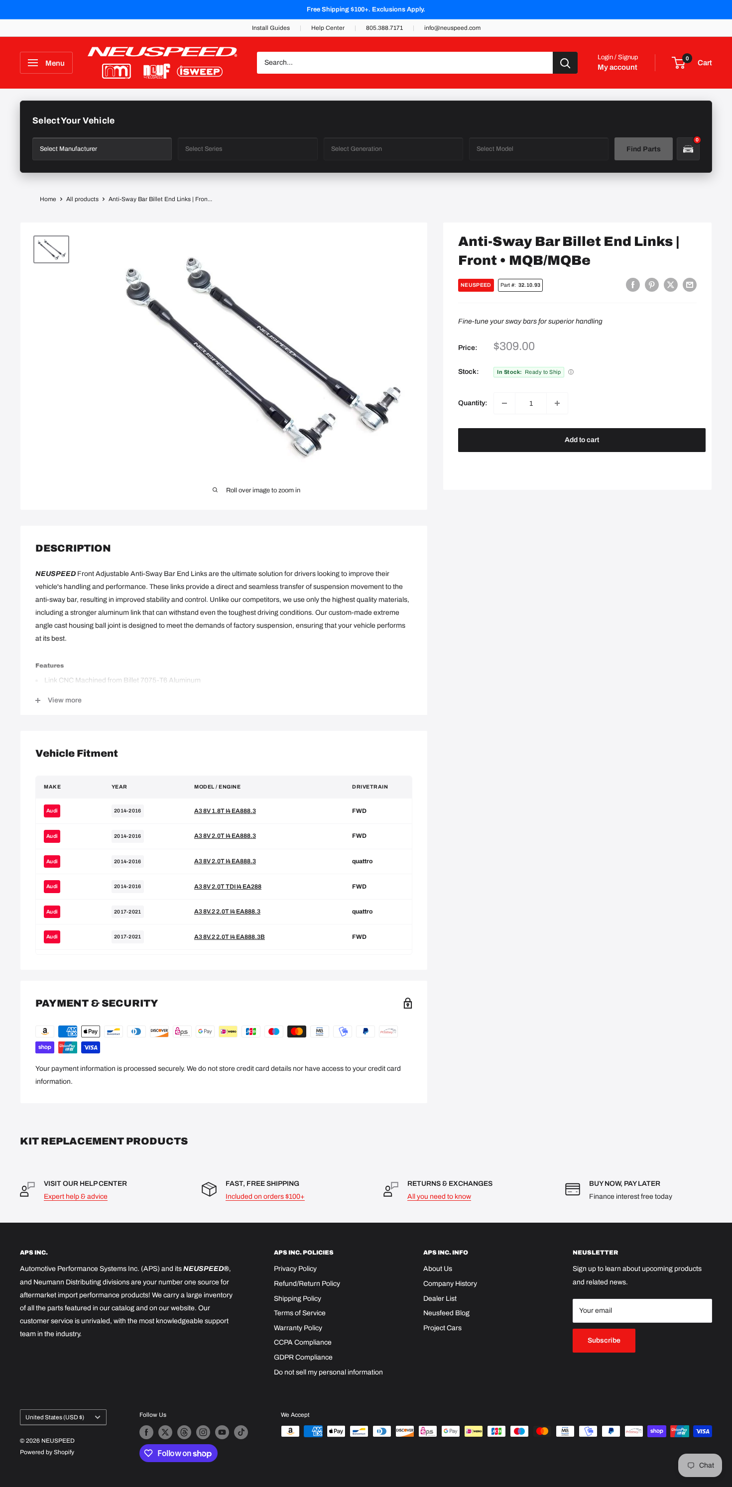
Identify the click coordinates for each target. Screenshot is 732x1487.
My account (617, 67)
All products (82, 199)
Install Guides (271, 27)
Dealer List (440, 1298)
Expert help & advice (76, 1196)
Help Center (328, 27)
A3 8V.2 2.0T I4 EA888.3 (227, 911)
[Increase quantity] (557, 403)
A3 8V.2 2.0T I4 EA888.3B (229, 936)
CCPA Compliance (303, 1342)
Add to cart (582, 440)
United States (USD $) (54, 1417)
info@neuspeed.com (452, 27)
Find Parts (643, 149)
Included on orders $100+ (265, 1196)
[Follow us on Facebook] (146, 1432)
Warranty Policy (298, 1328)
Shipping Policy (297, 1298)
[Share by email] (690, 285)
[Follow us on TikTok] (241, 1432)
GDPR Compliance (303, 1357)
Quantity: (473, 403)
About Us (437, 1268)
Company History (450, 1283)
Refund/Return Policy (307, 1283)
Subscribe (604, 1340)
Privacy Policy (295, 1268)
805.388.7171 (384, 27)
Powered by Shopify (47, 1452)
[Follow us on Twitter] (165, 1432)
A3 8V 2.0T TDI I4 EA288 (227, 886)
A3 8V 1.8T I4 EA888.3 (225, 810)
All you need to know (439, 1196)
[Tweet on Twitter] (671, 285)
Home (48, 199)
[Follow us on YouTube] (222, 1432)
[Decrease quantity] (504, 403)
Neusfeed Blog (446, 1313)
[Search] (565, 63)
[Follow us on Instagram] (203, 1432)
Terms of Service (300, 1313)
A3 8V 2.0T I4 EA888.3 (225, 835)
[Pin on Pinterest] (652, 285)
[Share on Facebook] (633, 285)
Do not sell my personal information (328, 1372)
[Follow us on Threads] (184, 1432)
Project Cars (442, 1328)
